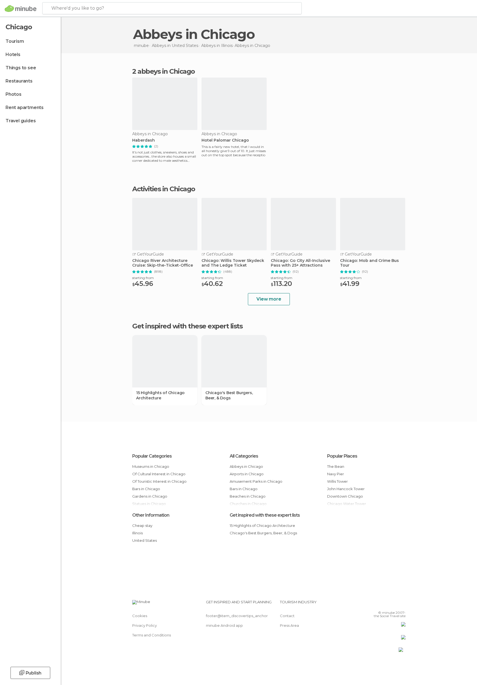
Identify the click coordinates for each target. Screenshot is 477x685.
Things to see (21, 67)
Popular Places (342, 456)
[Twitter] (383, 604)
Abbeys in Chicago (246, 466)
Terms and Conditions (151, 635)
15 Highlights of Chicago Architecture (160, 395)
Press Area (289, 625)
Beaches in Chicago (248, 496)
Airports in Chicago (247, 474)
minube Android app (224, 625)
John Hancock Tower (346, 489)
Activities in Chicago (163, 189)
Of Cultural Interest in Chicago (159, 474)
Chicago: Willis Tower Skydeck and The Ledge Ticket (233, 263)
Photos (14, 94)
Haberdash (143, 140)
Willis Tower (337, 481)
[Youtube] (401, 604)
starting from (143, 278)
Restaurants (19, 81)
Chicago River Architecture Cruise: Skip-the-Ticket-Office (162, 263)
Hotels (13, 54)
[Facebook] (374, 604)
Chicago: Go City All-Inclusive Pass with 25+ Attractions (300, 263)
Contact (287, 616)
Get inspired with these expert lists (265, 515)
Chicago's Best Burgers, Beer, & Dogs (229, 395)
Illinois (137, 533)
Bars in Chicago (146, 489)
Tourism (15, 41)
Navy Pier (335, 474)
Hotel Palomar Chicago (225, 140)
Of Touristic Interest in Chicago (159, 481)
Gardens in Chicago (149, 496)
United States (144, 540)
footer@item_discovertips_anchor (237, 616)
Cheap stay (142, 525)
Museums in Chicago (150, 466)
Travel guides (21, 120)
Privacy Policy (144, 625)
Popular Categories (152, 456)
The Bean (335, 466)
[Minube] (20, 8)
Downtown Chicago (345, 496)
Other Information (150, 515)
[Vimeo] (392, 604)
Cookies (139, 616)
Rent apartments (25, 107)
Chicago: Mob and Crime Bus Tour (369, 263)
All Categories (244, 456)
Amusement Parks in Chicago (256, 481)
